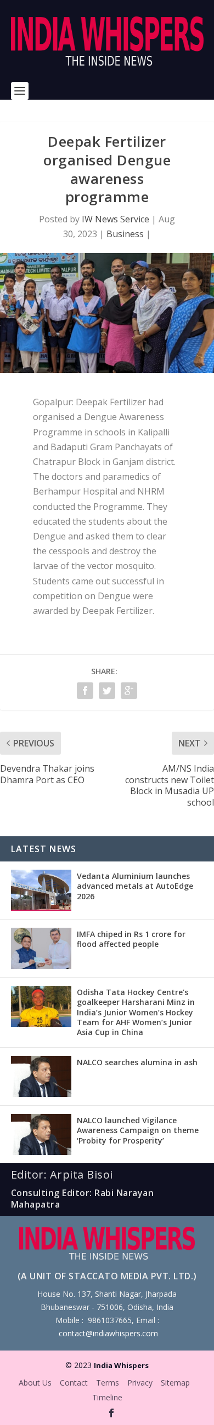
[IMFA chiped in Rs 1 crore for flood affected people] (41, 948)
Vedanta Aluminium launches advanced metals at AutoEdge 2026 (135, 886)
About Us (35, 1382)
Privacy (140, 1382)
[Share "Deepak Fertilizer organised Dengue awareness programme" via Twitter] (107, 691)
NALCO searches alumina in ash (137, 1062)
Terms (107, 1382)
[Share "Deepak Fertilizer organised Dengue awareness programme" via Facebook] (85, 691)
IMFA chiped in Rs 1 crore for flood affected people (131, 939)
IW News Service (115, 219)
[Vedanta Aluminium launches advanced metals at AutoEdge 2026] (41, 890)
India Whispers (121, 1365)
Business (125, 234)
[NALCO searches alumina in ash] (41, 1076)
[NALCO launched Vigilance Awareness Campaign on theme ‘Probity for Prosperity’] (41, 1134)
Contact (74, 1382)
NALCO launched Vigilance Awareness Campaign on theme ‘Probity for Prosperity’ (138, 1130)
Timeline (107, 1397)
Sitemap (175, 1382)
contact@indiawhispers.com (108, 1333)
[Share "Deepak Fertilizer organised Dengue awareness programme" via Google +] (129, 691)
